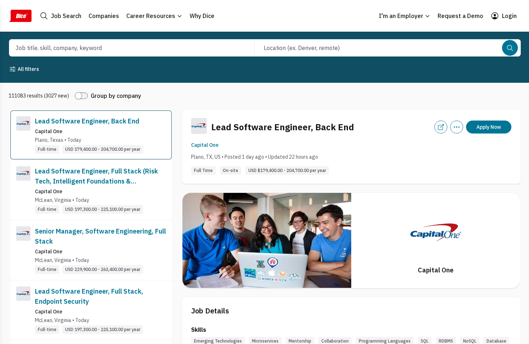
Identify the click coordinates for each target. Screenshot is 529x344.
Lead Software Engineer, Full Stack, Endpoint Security (89, 296)
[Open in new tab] (440, 127)
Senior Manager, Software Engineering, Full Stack (100, 236)
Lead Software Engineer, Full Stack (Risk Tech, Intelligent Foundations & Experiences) (96, 176)
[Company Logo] (23, 135)
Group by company (116, 95)
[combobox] (124, 47)
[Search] (510, 48)
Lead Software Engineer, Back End (87, 121)
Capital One (204, 145)
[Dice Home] (20, 16)
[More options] (456, 127)
